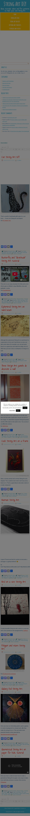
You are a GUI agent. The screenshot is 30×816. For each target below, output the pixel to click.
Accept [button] (25, 407)
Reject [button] (18, 410)
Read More (12, 410)
